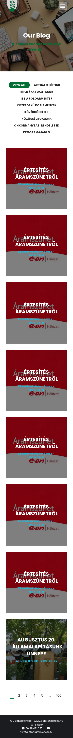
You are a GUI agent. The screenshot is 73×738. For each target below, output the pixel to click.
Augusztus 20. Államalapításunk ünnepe (37, 646)
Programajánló (36, 132)
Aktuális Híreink (47, 85)
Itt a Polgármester (36, 99)
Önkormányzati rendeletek (36, 125)
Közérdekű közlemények (36, 105)
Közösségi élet (36, 112)
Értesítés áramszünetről (36, 173)
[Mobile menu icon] (63, 6)
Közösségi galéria (36, 119)
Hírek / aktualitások (36, 92)
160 (58, 695)
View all (19, 85)
